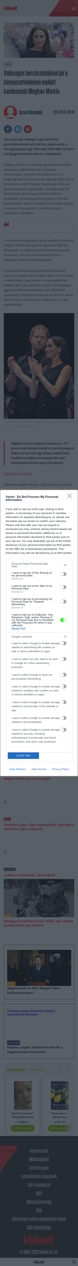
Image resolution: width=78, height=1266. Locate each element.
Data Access (39, 769)
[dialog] (39, 633)
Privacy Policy (60, 769)
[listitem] (39, 565)
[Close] (70, 497)
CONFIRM (23, 755)
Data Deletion (17, 769)
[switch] (63, 574)
